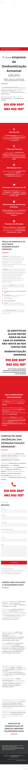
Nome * (3, 508)
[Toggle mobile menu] (14, 3)
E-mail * (3, 537)
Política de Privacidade (13, 573)
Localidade (4, 522)
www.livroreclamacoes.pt (11, 749)
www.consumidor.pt (9, 748)
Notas (2, 544)
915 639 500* (14, 104)
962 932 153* (14, 109)
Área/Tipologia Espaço (7, 529)
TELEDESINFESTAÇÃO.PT (15, 755)
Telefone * (3, 515)
